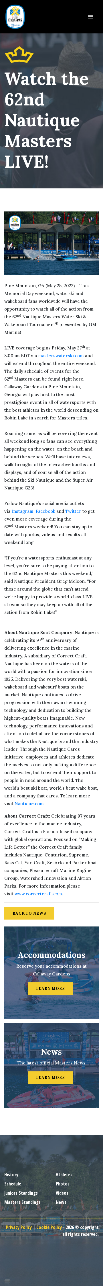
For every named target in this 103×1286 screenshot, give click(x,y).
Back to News (29, 913)
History (11, 1174)
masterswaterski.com (61, 355)
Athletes (64, 1174)
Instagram (22, 511)
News (61, 1202)
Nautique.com (29, 803)
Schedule (12, 1184)
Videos (62, 1193)
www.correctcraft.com (38, 894)
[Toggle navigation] (91, 17)
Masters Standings (22, 1202)
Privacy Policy (19, 1227)
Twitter (73, 511)
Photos (63, 1184)
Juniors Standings (21, 1193)
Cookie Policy (49, 1227)
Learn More (50, 988)
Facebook (45, 511)
